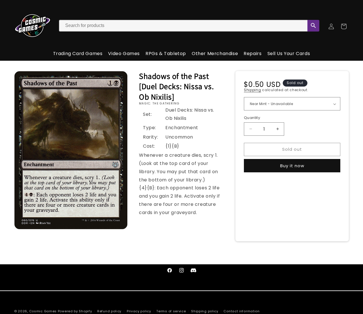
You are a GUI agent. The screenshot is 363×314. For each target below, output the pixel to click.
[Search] (313, 26)
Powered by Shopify (75, 311)
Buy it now (292, 166)
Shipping (252, 89)
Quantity (252, 117)
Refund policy (109, 311)
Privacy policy (139, 311)
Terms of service (171, 311)
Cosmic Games (43, 311)
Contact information (241, 311)
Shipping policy (204, 311)
